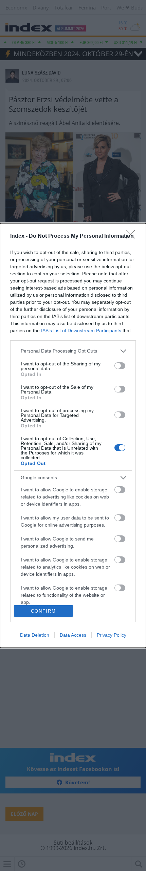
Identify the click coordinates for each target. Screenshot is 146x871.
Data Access (73, 635)
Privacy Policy (111, 635)
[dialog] (73, 435)
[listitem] (73, 351)
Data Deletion (34, 635)
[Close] (132, 236)
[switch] (119, 365)
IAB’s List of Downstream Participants (81, 330)
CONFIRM (43, 611)
